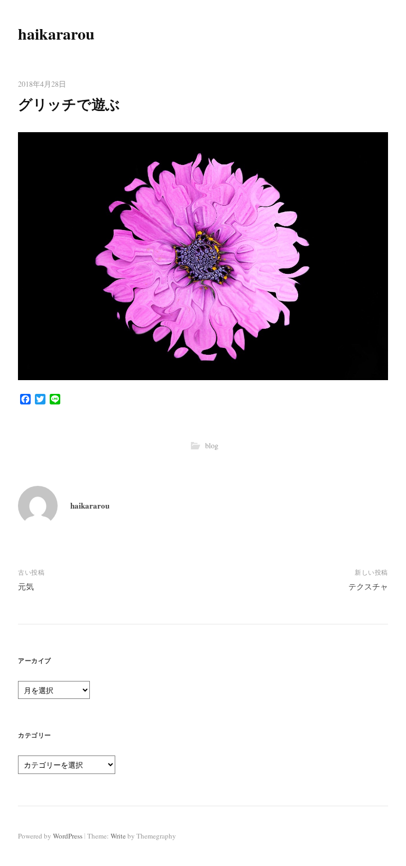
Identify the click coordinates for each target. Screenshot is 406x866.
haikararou (56, 33)
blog (211, 445)
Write (118, 836)
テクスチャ (368, 586)
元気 (26, 586)
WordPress (67, 836)
